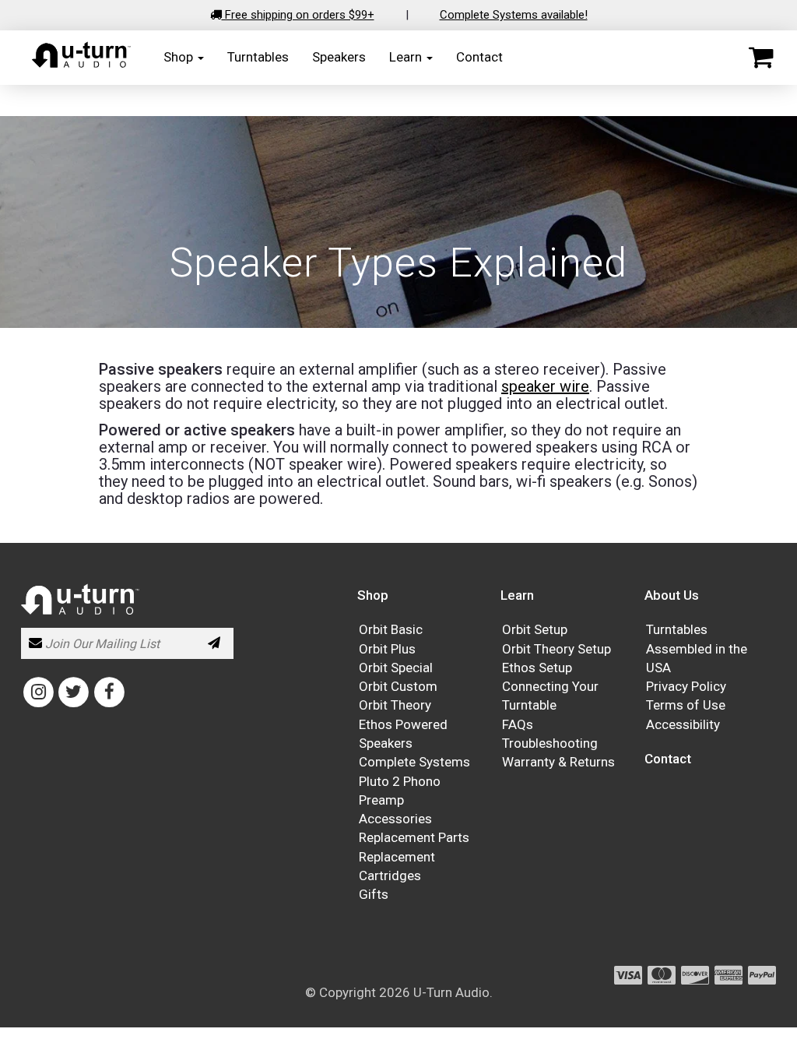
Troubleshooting (550, 743)
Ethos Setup (537, 667)
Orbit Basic (391, 629)
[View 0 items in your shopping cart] (761, 57)
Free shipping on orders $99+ (298, 15)
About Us (671, 595)
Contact (479, 57)
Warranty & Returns (558, 762)
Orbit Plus (387, 649)
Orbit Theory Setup (556, 649)
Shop (179, 57)
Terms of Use (685, 705)
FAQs (517, 724)
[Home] (81, 64)
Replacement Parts (414, 837)
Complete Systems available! (514, 15)
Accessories (395, 818)
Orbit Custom (398, 686)
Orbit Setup (534, 629)
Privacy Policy (686, 686)
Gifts (373, 894)
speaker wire (545, 386)
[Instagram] (38, 691)
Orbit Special (396, 667)
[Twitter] (73, 691)
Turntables (258, 57)
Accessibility (683, 724)
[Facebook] (109, 691)
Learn (407, 57)
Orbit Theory (395, 705)
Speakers (339, 57)
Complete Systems (414, 762)
